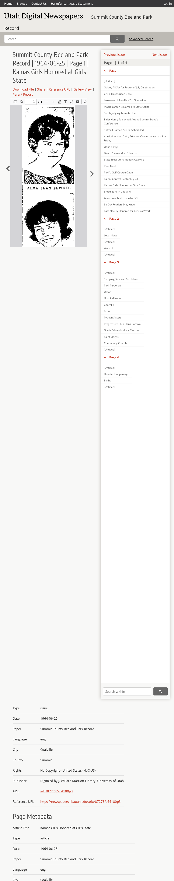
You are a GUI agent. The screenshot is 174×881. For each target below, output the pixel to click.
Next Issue (159, 54)
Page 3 (114, 262)
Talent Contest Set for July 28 (121, 179)
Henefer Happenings (116, 374)
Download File (23, 89)
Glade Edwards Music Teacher (122, 330)
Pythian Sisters (112, 317)
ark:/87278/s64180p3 (56, 791)
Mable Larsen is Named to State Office (126, 107)
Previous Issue (114, 54)
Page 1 (114, 70)
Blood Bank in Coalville (117, 191)
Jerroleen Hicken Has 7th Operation (125, 100)
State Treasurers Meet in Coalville (124, 159)
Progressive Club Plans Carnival (122, 324)
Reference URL (59, 89)
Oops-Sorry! (111, 147)
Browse (22, 3)
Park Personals (113, 285)
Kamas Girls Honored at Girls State (124, 185)
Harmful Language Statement (72, 3)
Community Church (115, 343)
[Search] (117, 39)
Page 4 (114, 357)
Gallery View (82, 89)
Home (8, 3)
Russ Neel (110, 166)
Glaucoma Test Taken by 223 (121, 198)
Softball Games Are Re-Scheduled (124, 130)
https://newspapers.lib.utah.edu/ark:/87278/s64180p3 (80, 801)
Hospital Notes (112, 298)
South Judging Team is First (120, 113)
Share (41, 89)
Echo (107, 311)
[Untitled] (109, 81)
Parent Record (23, 94)
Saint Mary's (111, 337)
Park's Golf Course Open (118, 172)
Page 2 (114, 218)
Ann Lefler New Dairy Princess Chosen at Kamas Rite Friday (135, 138)
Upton (107, 292)
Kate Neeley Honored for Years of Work (127, 211)
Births (107, 380)
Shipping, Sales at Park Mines (121, 279)
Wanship (109, 248)
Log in (167, 3)
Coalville (109, 305)
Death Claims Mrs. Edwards (120, 153)
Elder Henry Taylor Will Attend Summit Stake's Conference (131, 121)
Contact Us (39, 3)
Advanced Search (141, 39)
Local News (110, 235)
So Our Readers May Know (119, 204)
